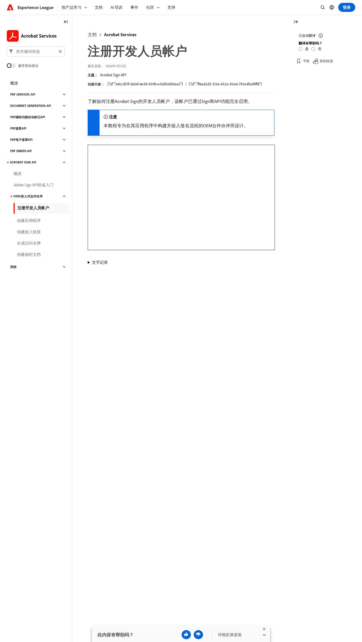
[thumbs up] (186, 634)
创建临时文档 (29, 254)
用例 (13, 267)
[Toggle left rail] (66, 22)
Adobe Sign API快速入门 (33, 184)
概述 (14, 83)
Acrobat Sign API (113, 74)
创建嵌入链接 (29, 231)
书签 (306, 61)
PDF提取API (18, 128)
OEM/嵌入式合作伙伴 (28, 196)
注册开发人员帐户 (33, 207)
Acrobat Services (120, 34)
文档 (92, 34)
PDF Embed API (21, 151)
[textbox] (36, 51)
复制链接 (326, 61)
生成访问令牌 (29, 243)
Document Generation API (30, 106)
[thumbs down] (198, 634)
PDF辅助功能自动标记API (27, 117)
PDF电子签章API (21, 140)
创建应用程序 (29, 220)
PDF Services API (22, 94)
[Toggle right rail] (296, 22)
